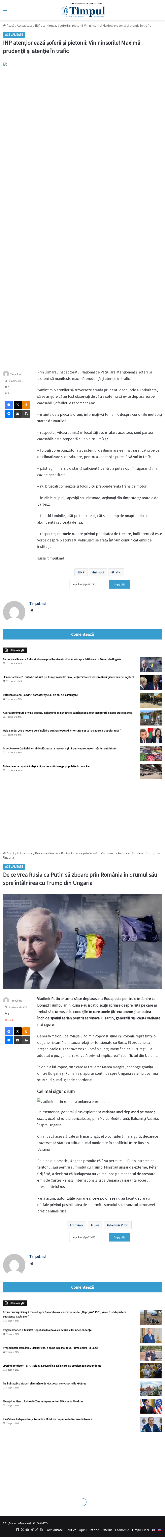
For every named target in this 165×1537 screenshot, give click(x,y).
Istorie (94, 1530)
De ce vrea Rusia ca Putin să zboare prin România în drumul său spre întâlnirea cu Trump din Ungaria (62, 659)
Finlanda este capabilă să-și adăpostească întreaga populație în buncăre (46, 766)
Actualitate (25, 25)
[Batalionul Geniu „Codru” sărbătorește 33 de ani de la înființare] (151, 700)
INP (82, 572)
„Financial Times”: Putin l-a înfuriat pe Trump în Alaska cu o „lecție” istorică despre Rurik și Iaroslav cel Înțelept (68, 677)
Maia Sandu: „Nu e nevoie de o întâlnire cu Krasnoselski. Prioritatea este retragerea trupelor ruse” (62, 730)
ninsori (99, 572)
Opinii (83, 1530)
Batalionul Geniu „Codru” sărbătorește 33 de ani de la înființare (40, 695)
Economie (122, 1530)
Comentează (82, 634)
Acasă (10, 25)
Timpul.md (16, 374)
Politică (70, 1530)
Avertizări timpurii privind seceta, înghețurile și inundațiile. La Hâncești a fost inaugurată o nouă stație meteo (67, 712)
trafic (117, 572)
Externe (107, 1530)
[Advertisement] (82, 813)
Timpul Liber (140, 1530)
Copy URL (119, 584)
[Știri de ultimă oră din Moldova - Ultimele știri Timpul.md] (82, 10)
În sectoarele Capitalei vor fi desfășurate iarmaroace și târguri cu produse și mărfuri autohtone (60, 748)
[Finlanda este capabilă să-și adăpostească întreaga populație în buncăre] (151, 771)
